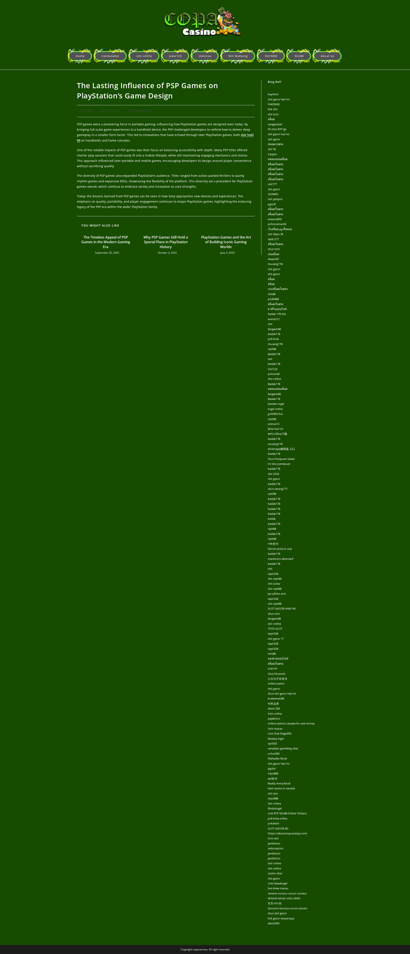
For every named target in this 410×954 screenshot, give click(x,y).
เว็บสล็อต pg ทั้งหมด (280, 229)
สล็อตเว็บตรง (275, 164)
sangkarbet (275, 124)
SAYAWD (273, 194)
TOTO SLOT (275, 629)
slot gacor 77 (276, 639)
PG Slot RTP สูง (277, 129)
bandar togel (276, 404)
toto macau (275, 728)
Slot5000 (271, 56)
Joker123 (175, 56)
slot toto (273, 114)
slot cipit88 (274, 579)
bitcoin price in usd (280, 549)
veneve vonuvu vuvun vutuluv (287, 893)
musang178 (275, 264)
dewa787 (273, 259)
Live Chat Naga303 (279, 733)
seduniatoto (275, 848)
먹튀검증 (273, 703)
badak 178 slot (277, 314)
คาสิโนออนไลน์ (277, 309)
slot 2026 (273, 474)
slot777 (272, 184)
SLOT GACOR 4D (278, 828)
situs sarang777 (277, 489)
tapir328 (273, 574)
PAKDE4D (274, 104)
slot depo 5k (275, 234)
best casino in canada (281, 788)
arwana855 (275, 219)
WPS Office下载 (277, 434)
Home (80, 56)
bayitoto (273, 94)
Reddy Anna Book (279, 783)
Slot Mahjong (238, 56)
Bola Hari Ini (275, 429)
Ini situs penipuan (279, 464)
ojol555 (272, 743)
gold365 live (275, 414)
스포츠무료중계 (277, 678)
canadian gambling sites (283, 748)
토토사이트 (275, 903)
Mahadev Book (277, 758)
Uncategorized (140, 110)
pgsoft (272, 204)
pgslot (272, 768)
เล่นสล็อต (273, 254)
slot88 (271, 294)
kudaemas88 (276, 698)
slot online (144, 56)
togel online (275, 409)
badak (272, 519)
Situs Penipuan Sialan (281, 459)
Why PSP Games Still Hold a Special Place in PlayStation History (166, 242)
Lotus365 (274, 753)
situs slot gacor (277, 913)
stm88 (272, 654)
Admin (87, 110)
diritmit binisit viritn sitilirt (284, 898)
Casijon (272, 154)
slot (270, 324)
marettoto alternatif (280, 559)
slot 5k (272, 149)
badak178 (274, 334)
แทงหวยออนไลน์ (278, 658)
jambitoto (274, 843)
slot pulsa (274, 583)
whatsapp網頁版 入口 (281, 449)
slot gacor (274, 139)
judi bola (273, 339)
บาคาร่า (272, 668)
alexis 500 (274, 708)
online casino (276, 683)
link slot (273, 109)
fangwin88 (274, 329)
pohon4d (274, 374)
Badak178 (274, 354)
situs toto (274, 249)
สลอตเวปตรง (275, 144)
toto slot (273, 838)
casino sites (275, 873)
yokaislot (273, 823)
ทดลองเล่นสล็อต (277, 159)
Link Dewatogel (277, 883)
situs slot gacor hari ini (282, 693)
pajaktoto (274, 718)
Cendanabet (110, 56)
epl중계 (272, 778)
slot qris (273, 793)
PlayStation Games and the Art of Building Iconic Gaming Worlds (226, 242)
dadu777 (273, 239)
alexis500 (273, 923)
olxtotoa (205, 56)
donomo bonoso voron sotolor (288, 908)
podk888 (273, 299)
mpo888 (273, 773)
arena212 (274, 319)
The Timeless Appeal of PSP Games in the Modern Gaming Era (105, 242)
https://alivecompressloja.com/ (287, 833)
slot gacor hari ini (278, 99)
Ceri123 (272, 369)
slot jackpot (275, 199)
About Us (327, 56)
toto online (275, 714)
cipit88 (272, 349)
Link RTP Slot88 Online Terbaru (287, 813)
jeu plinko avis (277, 594)
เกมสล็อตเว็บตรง (278, 289)
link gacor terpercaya (281, 918)
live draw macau (278, 888)
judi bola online (277, 818)
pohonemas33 (277, 224)
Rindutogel (275, 808)
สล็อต (271, 119)
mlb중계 (273, 544)
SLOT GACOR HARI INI (282, 608)
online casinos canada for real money (291, 723)
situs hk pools (276, 674)
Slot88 (299, 56)
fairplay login (276, 738)
